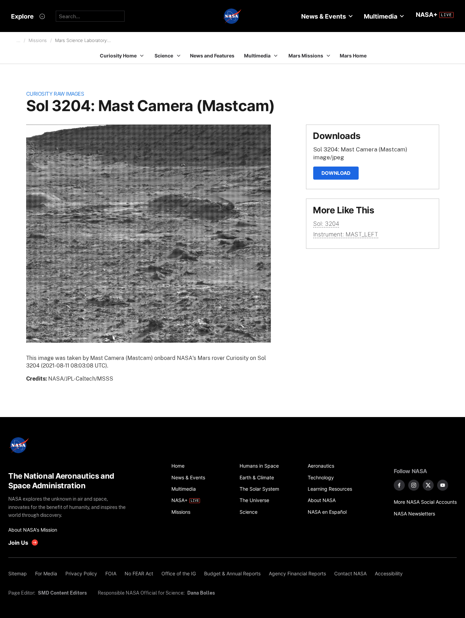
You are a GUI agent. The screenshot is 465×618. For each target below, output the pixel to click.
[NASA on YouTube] (442, 485)
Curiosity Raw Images (55, 93)
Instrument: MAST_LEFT (345, 234)
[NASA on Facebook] (399, 485)
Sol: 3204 (326, 223)
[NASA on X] (428, 485)
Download (335, 173)
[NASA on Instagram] (413, 485)
